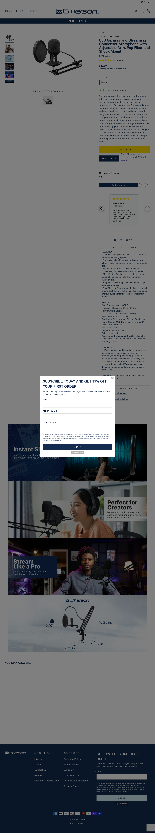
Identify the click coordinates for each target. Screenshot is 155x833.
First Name (50, 411)
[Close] (112, 377)
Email (46, 400)
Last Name (49, 422)
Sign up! (77, 447)
